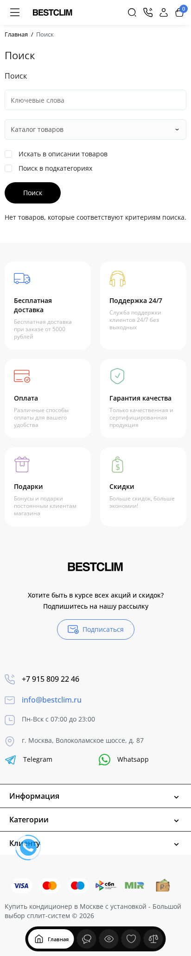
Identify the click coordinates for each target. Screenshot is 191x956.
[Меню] (15, 12)
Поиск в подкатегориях (54, 168)
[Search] (132, 12)
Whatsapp (133, 759)
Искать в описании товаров (62, 153)
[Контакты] (148, 12)
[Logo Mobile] (53, 12)
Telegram (37, 759)
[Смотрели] (86, 939)
